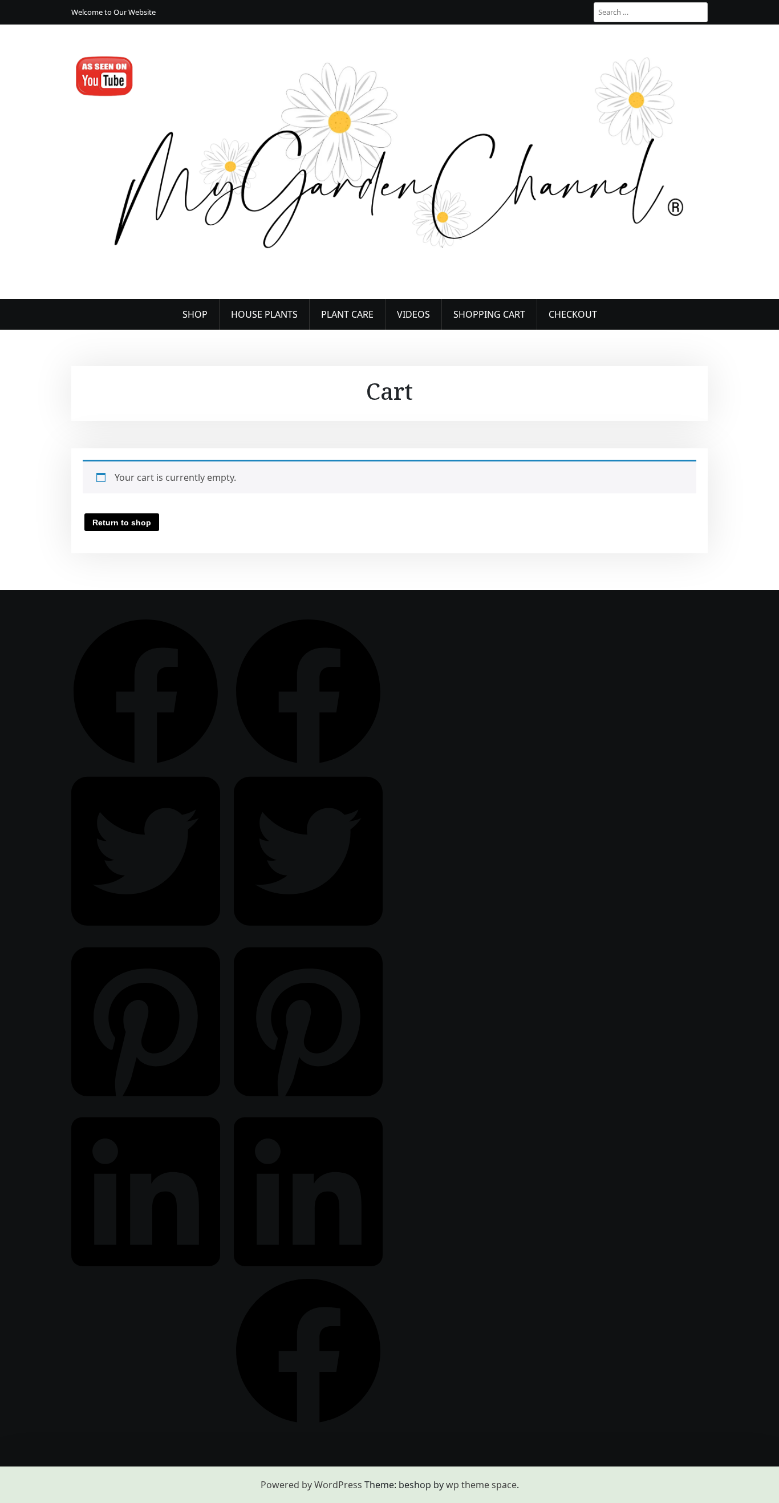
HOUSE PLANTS (264, 314)
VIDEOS (413, 314)
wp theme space (481, 1484)
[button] (145, 690)
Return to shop (121, 522)
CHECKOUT (573, 314)
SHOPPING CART (489, 314)
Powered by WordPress (311, 1484)
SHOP (195, 314)
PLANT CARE (347, 314)
